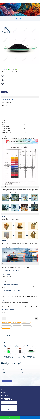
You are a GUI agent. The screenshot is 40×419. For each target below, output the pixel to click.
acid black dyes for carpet (17, 322)
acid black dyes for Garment (6, 322)
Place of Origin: (3, 81)
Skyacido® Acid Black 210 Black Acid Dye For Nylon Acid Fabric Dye (31, 357)
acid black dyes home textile (6, 326)
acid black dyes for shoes (17, 326)
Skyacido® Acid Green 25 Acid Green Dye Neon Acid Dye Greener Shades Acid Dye (8, 357)
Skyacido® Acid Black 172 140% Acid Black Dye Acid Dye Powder (20, 357)
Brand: (2, 76)
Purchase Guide (9, 406)
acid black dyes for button (15, 324)
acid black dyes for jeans (6, 328)
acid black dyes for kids (5, 324)
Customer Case (9, 402)
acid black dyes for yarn (27, 322)
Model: (2, 73)
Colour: (2, 84)
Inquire (5, 92)
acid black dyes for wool (27, 326)
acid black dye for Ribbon (26, 324)
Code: (2, 79)
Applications (9, 409)
